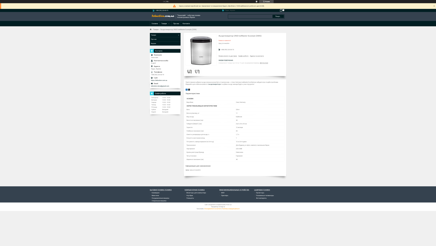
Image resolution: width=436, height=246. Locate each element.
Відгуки (153, 43)
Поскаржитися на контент (212, 209)
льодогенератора (214, 84)
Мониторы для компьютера (196, 193)
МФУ (222, 193)
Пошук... (278, 16)
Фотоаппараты (261, 198)
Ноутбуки (189, 195)
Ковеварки (155, 193)
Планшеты (190, 198)
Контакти (186, 23)
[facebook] (187, 90)
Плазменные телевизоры (265, 195)
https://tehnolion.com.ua (159, 80)
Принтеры (224, 195)
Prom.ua (229, 204)
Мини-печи (155, 195)
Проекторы (260, 193)
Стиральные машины (159, 201)
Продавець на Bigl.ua (218, 207)
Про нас (176, 23)
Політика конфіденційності (231, 209)
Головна (155, 23)
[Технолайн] (163, 16)
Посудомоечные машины (160, 198)
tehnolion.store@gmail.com (160, 86)
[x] (189, 90)
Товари (164, 23)
